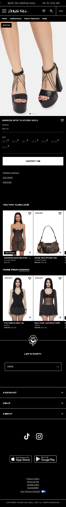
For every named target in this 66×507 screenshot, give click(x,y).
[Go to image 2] (32, 113)
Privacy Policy (33, 479)
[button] (20, 3)
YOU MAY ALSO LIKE (16, 204)
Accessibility (33, 488)
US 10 (54, 142)
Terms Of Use (33, 482)
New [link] (4, 18)
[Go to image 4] (35, 113)
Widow (5, 125)
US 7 (24, 142)
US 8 (34, 142)
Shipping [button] (7, 182)
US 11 (4, 147)
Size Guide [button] (8, 177)
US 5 (4, 142)
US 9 (43, 142)
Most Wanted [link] (31, 18)
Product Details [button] (11, 173)
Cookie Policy (33, 485)
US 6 (14, 142)
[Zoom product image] (33, 69)
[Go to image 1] (30, 113)
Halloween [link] (15, 18)
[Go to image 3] (33, 113)
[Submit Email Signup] (57, 367)
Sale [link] (44, 18)
